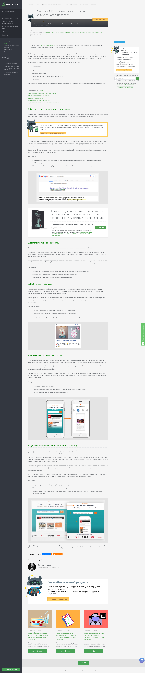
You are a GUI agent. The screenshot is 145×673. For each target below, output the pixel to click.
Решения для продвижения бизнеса (11, 46)
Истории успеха (8, 41)
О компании (98, 670)
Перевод (99, 32)
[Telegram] (8, 58)
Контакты (83, 663)
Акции (4, 32)
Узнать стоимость (58, 599)
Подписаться (100, 227)
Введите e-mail (56, 228)
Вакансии (6, 52)
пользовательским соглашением (125, 87)
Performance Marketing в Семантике (53, 133)
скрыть (42, 90)
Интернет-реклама (91, 32)
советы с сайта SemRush (47, 45)
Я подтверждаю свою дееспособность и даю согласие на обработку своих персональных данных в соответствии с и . (72, 233)
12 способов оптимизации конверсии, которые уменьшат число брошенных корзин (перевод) (39, 636)
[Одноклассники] (57, 554)
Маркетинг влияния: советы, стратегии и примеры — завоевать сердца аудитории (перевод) (94, 636)
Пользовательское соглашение (73, 670)
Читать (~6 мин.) (36, 651)
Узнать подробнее (123, 70)
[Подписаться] (137, 78)
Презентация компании (10, 63)
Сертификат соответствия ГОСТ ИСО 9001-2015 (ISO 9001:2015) (11, 68)
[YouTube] (5, 58)
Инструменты (8, 49)
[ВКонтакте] (46, 554)
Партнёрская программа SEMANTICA (11, 73)
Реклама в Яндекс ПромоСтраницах (7, 22)
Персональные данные (88, 670)
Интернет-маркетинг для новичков (75, 32)
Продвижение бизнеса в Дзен (10, 27)
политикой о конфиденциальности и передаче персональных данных (72, 232)
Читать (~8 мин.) (64, 651)
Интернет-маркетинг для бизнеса (54, 32)
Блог (5, 43)
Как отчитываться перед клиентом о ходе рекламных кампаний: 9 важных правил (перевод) (66, 636)
